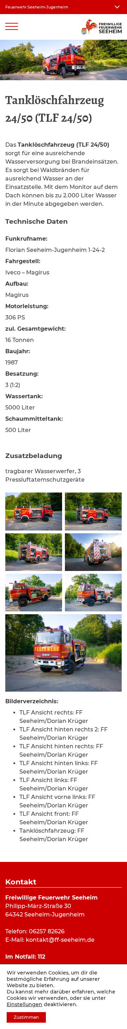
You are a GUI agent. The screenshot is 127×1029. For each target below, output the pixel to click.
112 (41, 956)
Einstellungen (24, 1004)
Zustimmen (26, 1017)
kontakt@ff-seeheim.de (60, 939)
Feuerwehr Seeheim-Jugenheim (36, 7)
